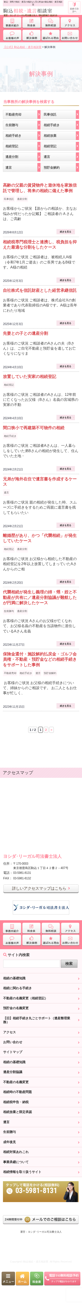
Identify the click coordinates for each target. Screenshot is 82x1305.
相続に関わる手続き (17, 988)
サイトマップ (12, 1052)
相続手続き (10, 436)
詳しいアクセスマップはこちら (39, 888)
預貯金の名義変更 (16, 1008)
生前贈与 (9, 611)
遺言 (6, 492)
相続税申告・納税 (16, 1102)
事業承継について (16, 1162)
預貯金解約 (50, 673)
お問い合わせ (12, 1042)
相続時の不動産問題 (17, 1092)
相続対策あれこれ (16, 1152)
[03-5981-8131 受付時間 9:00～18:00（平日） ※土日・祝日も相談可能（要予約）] (40, 1183)
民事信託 (9, 199)
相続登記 (9, 384)
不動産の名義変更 (16, 1082)
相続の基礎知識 (14, 978)
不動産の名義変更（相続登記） (25, 998)
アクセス (9, 1032)
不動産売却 (10, 673)
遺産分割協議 (12, 1072)
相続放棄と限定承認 (17, 1112)
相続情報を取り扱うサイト (22, 1172)
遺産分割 (22, 199)
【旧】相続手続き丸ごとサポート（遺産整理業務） (36, 1020)
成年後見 (9, 1142)
